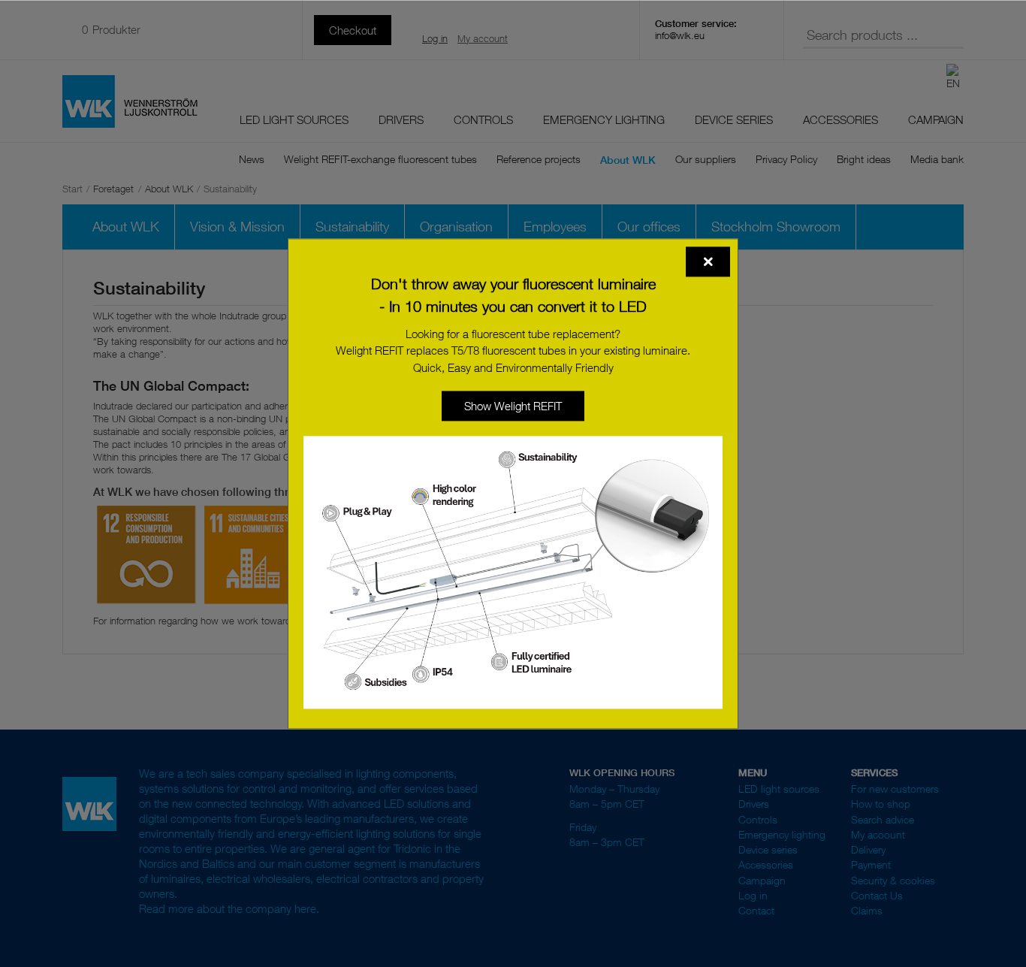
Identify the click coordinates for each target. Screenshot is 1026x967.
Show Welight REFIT (513, 405)
